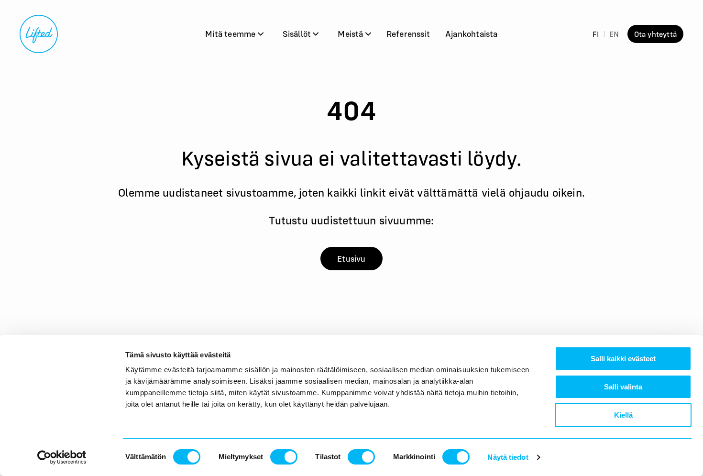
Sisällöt (298, 33)
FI (596, 34)
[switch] (283, 457)
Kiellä (623, 415)
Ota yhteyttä (655, 34)
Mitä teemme (231, 33)
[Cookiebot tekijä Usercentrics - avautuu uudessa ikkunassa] (62, 457)
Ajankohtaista (471, 33)
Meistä (351, 33)
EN (614, 34)
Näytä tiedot (507, 457)
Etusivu (351, 258)
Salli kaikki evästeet (623, 358)
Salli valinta (623, 387)
